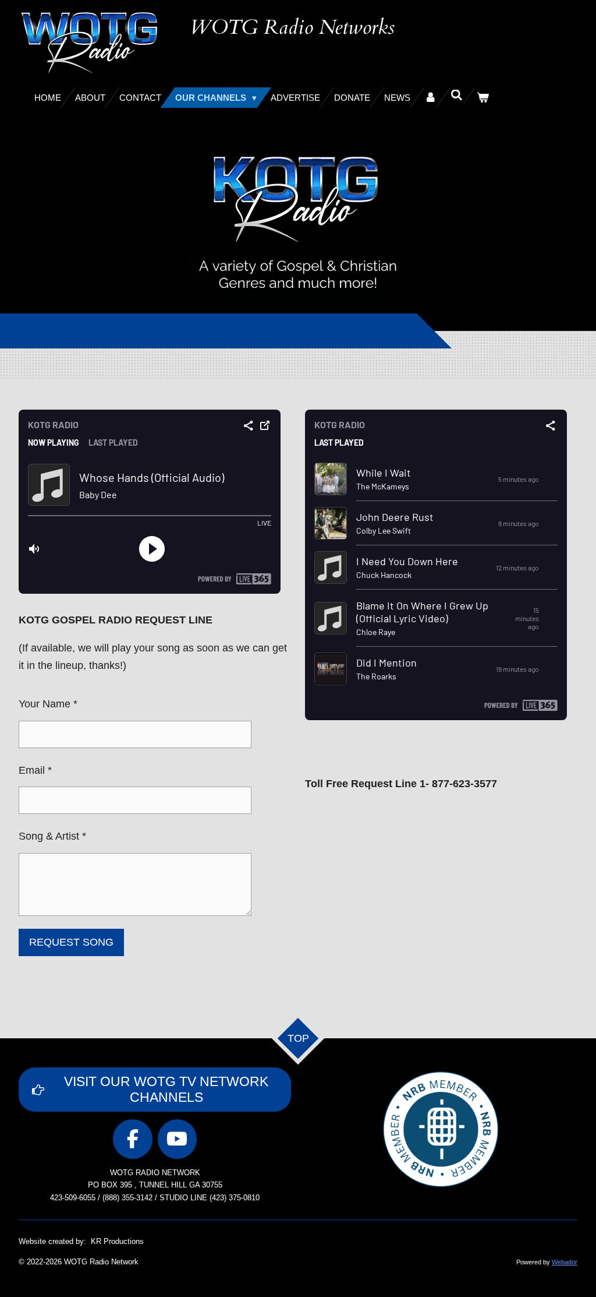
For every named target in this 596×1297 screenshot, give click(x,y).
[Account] (430, 97)
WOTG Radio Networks (292, 27)
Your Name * (48, 704)
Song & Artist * (52, 836)
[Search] (457, 95)
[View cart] (483, 97)
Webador (564, 1262)
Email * (35, 770)
